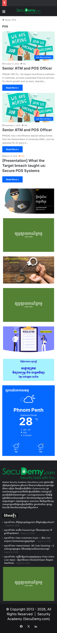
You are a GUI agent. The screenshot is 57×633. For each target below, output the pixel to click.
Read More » (12, 87)
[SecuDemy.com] (28, 11)
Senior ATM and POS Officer (27, 68)
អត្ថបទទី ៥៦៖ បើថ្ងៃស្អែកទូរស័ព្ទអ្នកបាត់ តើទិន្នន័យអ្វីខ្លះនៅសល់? (29, 522)
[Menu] (3, 12)
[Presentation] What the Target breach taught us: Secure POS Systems (24, 165)
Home (7, 20)
